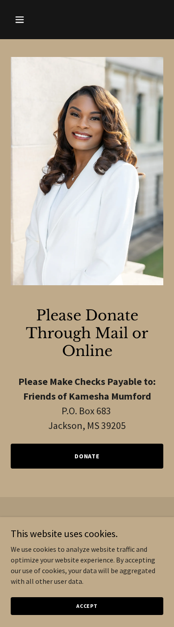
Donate (87, 456)
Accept (87, 606)
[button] (28, 19)
